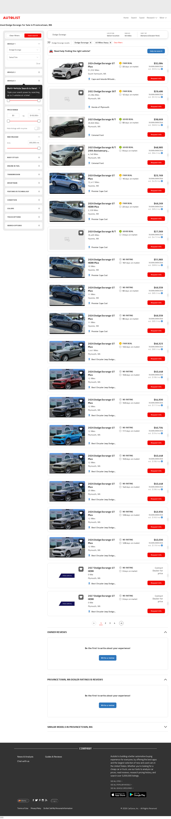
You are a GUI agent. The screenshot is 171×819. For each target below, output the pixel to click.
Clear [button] (38, 63)
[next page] (121, 623)
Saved (141, 17)
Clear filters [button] (15, 35)
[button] (23, 50)
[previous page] (94, 623)
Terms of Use (22, 808)
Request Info (156, 78)
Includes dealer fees (156, 66)
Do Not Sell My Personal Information (58, 808)
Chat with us (23, 761)
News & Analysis (25, 756)
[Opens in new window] (118, 794)
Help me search (156, 51)
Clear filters (118, 42)
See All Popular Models (121, 784)
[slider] (8, 100)
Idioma (23, 800)
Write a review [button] (107, 657)
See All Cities (116, 781)
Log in (54, 801)
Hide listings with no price (17, 128)
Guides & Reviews (53, 756)
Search (134, 17)
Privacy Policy (36, 808)
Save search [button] (33, 35)
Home (126, 17)
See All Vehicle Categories (122, 788)
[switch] (36, 128)
